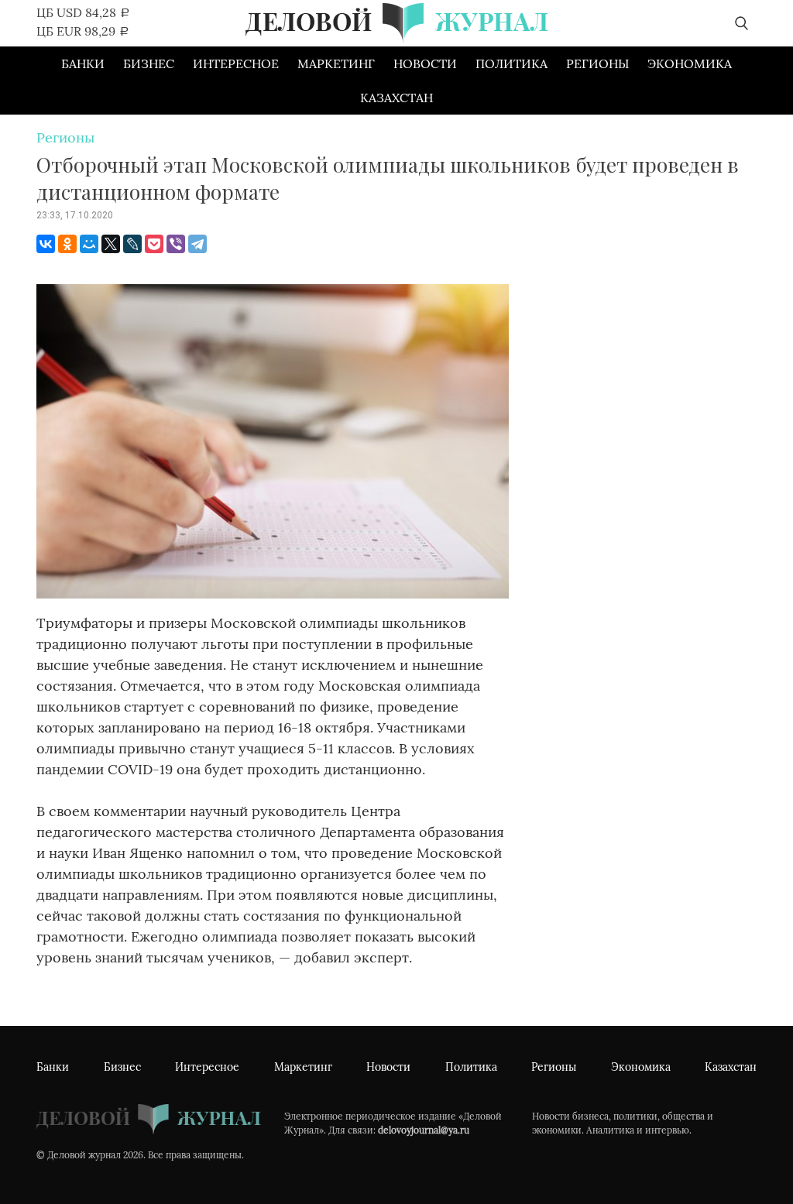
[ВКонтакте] (45, 244)
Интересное (236, 63)
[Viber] (175, 244)
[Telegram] (197, 244)
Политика (511, 63)
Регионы (597, 63)
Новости (425, 63)
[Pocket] (154, 244)
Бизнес (148, 63)
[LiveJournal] (132, 244)
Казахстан (396, 97)
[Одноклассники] (67, 244)
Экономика (689, 63)
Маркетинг (336, 63)
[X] (110, 244)
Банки (83, 63)
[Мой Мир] (89, 244)
